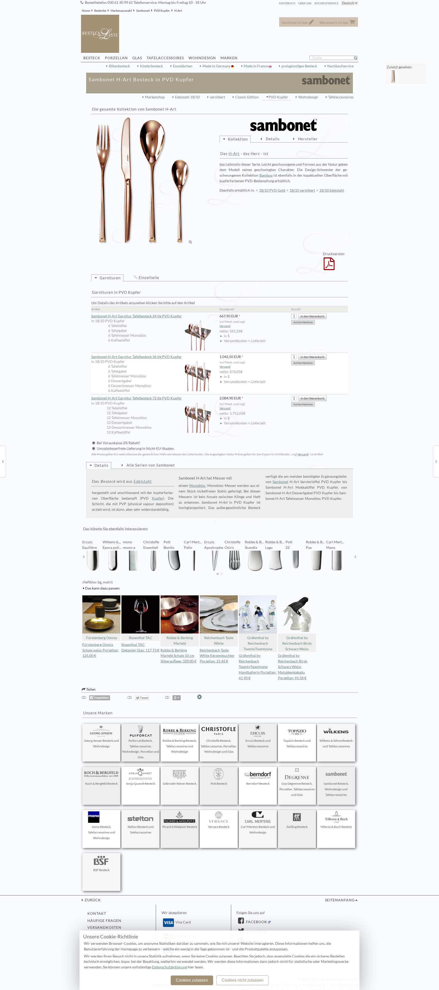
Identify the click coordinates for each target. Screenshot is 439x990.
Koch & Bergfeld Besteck (101, 783)
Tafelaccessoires (341, 97)
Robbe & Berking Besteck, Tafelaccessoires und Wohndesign (180, 746)
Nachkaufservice (340, 66)
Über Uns (304, 3)
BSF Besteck (101, 870)
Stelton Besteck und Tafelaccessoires (141, 829)
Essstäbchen (182, 66)
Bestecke (100, 10)
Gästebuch (287, 3)
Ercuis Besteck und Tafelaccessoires (258, 743)
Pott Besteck (219, 783)
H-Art (178, 10)
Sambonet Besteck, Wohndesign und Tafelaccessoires (336, 789)
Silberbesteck (119, 66)
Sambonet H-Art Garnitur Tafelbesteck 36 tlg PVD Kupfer (136, 357)
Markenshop (155, 97)
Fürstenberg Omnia (101, 638)
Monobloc (197, 486)
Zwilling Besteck (297, 827)
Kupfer (157, 498)
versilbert (217, 97)
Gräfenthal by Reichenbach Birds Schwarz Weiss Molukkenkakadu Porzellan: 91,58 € (292, 667)
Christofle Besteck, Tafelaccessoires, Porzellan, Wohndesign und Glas (219, 746)
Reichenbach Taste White (218, 640)
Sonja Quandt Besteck (140, 783)
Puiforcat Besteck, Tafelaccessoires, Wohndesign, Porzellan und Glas (140, 749)
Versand (225, 326)
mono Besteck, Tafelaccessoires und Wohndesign (101, 832)
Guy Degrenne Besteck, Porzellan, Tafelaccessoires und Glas (297, 789)
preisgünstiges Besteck (299, 66)
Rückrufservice (326, 3)
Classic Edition (247, 97)
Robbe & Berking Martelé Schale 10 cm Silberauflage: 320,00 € (178, 655)
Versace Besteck (218, 827)
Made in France (256, 66)
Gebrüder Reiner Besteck (179, 783)
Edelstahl (143, 481)
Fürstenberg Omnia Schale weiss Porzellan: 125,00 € (100, 650)
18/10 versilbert (302, 190)
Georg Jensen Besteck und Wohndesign (101, 743)
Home (86, 10)
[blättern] (83, 557)
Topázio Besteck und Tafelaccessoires (297, 743)
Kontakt (96, 913)
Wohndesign (308, 97)
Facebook (256, 922)
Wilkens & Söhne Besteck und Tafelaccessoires (336, 743)
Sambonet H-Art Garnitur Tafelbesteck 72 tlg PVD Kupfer (136, 398)
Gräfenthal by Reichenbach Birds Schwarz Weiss (297, 643)
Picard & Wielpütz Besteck (179, 827)
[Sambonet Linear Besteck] (436, 461)
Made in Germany (216, 66)
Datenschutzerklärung (169, 967)
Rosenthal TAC (140, 638)
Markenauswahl (121, 10)
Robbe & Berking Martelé (179, 640)
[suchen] (357, 58)
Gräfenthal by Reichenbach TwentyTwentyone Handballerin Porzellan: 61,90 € (257, 667)
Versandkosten (104, 927)
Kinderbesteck (151, 66)
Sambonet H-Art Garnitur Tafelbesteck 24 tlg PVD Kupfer (136, 316)
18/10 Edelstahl (331, 190)
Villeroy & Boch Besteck (336, 827)
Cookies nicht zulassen (242, 980)
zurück (92, 900)
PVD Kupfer (162, 10)
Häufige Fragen (104, 921)
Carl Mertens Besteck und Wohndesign (258, 829)
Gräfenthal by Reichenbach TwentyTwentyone (258, 643)
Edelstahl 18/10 (187, 97)
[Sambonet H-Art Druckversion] (329, 267)
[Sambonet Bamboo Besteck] (2, 461)
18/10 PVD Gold (272, 190)
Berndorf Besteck (258, 783)
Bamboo (266, 175)
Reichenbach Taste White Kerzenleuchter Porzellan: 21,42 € (217, 655)
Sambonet (143, 10)
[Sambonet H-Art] (143, 181)
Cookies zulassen (192, 980)
